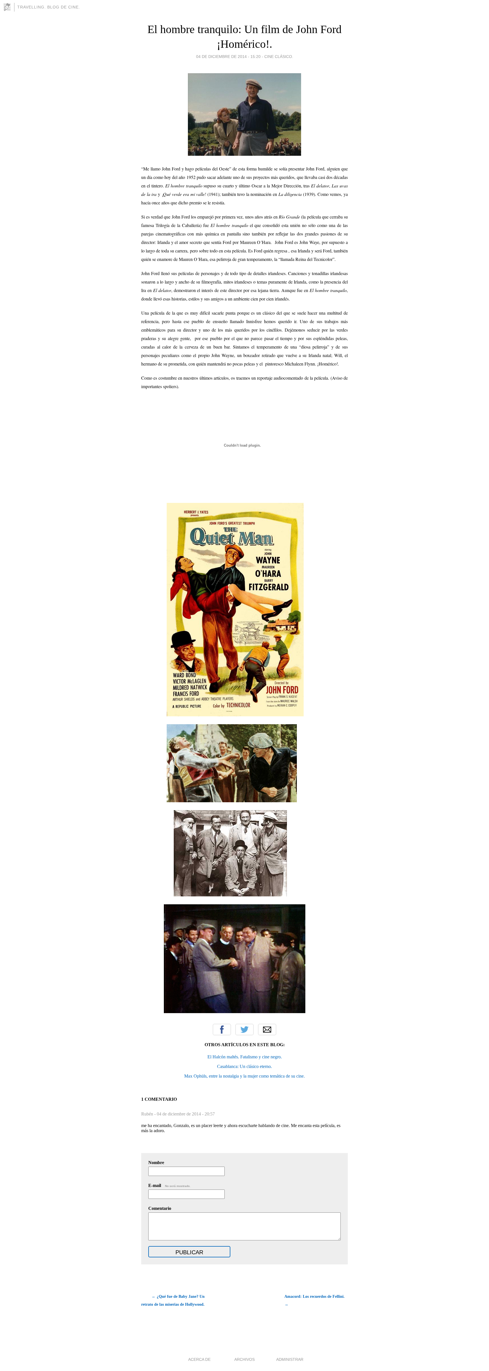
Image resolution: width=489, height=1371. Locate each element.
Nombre (156, 1162)
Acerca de (199, 1359)
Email (267, 1029)
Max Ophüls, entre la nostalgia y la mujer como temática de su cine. (244, 1076)
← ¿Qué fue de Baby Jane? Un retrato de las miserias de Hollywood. (173, 1300)
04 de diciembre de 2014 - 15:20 (228, 56)
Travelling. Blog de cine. (48, 7)
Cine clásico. (278, 56)
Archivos (244, 1359)
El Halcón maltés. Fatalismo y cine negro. (244, 1056)
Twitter (244, 1029)
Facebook (222, 1029)
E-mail (169, 1185)
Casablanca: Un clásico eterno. (244, 1066)
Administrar (289, 1359)
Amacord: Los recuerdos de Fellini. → (314, 1300)
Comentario (159, 1208)
